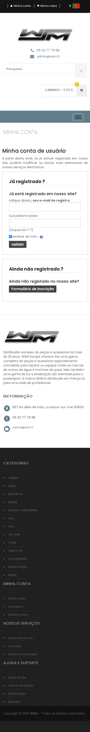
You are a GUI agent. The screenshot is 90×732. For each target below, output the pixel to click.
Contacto (14, 646)
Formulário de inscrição (32, 288)
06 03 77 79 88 (47, 50)
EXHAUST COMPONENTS (23, 510)
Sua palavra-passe (23, 216)
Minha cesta (48, 6)
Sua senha (15, 606)
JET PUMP (14, 534)
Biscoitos (14, 702)
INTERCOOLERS (17, 567)
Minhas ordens (18, 614)
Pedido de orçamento (22, 654)
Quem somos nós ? (21, 638)
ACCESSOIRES (17, 559)
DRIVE (12, 486)
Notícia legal (16, 693)
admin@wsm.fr (48, 56)
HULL (11, 526)
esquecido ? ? (21, 230)
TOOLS (12, 543)
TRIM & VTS (15, 551)
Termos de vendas (20, 685)
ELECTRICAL (15, 494)
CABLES (13, 478)
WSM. (34, 713)
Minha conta (22, 6)
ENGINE (12, 502)
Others (12, 575)
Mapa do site (17, 677)
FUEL (11, 518)
